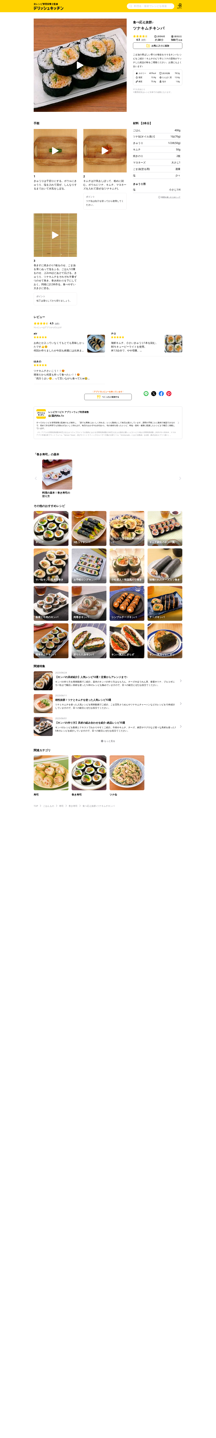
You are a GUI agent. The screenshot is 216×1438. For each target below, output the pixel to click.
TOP (36, 805)
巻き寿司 (73, 805)
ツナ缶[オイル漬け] (144, 136)
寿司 (61, 805)
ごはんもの (48, 805)
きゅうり (138, 143)
